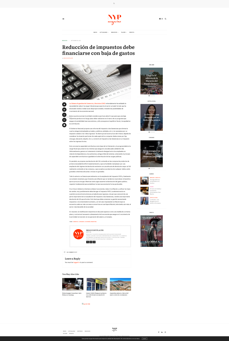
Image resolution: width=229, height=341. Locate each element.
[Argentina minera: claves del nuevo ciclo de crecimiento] (120, 284)
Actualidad (103, 32)
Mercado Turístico (155, 177)
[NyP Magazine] (114, 18)
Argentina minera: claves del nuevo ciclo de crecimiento (119, 294)
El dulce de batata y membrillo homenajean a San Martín (155, 191)
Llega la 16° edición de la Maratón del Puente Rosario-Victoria (151, 81)
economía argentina (91, 221)
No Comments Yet (72, 252)
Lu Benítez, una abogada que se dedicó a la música (151, 117)
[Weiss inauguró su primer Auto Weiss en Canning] (72, 284)
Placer (123, 32)
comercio (75, 221)
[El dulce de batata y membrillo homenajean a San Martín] (145, 191)
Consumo (151, 146)
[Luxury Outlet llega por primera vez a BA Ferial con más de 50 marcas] (96, 284)
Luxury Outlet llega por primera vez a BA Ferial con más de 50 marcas (96, 294)
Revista (131, 32)
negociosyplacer (68, 58)
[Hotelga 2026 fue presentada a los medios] (145, 181)
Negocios (114, 32)
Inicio (95, 32)
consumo (81, 221)
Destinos (80, 331)
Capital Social (152, 110)
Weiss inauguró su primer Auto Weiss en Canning (71, 294)
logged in (76, 262)
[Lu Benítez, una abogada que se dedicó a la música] (145, 201)
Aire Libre (151, 70)
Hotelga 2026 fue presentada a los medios (155, 181)
